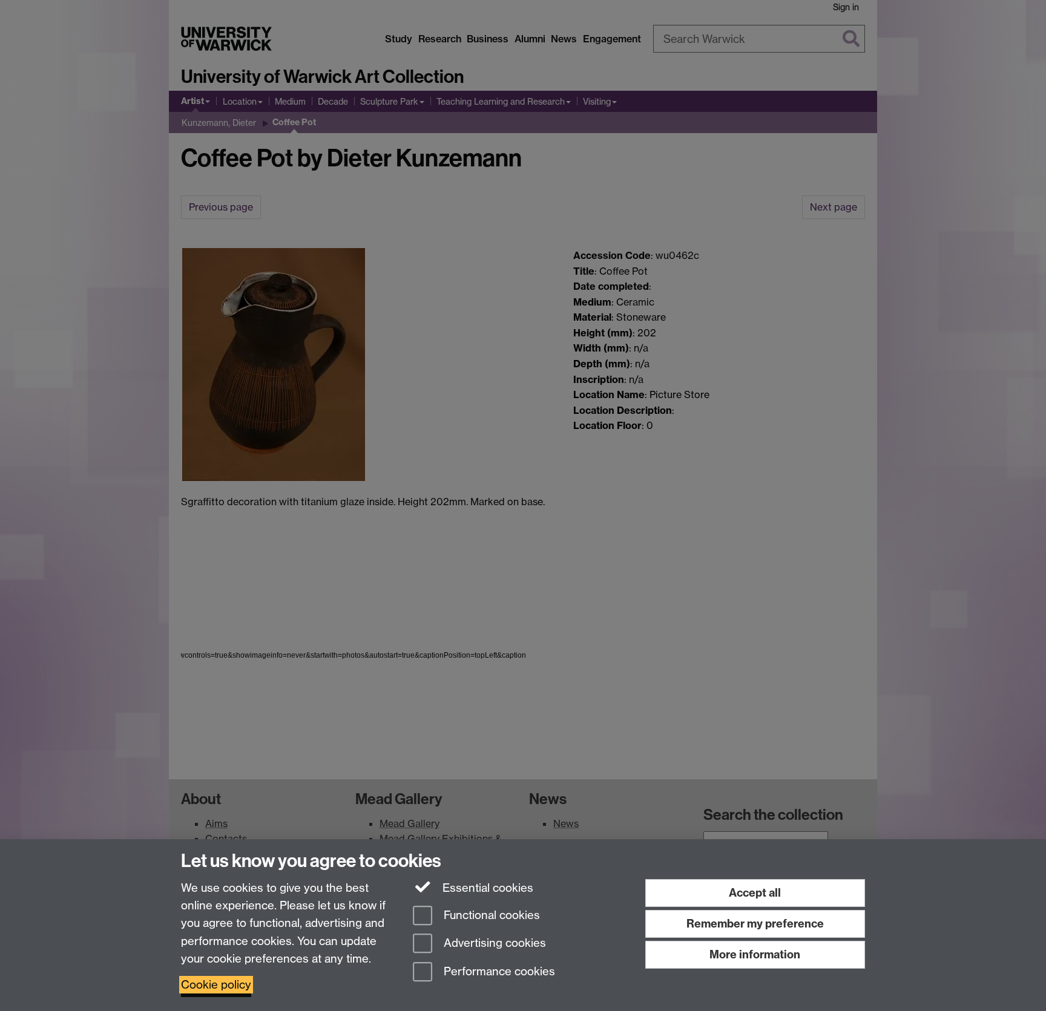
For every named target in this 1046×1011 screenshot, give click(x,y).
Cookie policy (216, 985)
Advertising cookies (493, 943)
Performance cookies (498, 972)
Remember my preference (755, 924)
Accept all (755, 893)
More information (754, 954)
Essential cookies (486, 888)
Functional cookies (490, 915)
